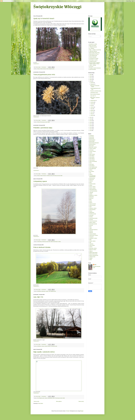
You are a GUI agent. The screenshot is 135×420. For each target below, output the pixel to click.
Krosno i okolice (92, 186)
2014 (91, 128)
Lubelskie (91, 192)
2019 (91, 120)
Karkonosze (91, 179)
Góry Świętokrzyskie (52, 291)
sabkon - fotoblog (92, 65)
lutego (91, 113)
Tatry (90, 242)
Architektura (39, 291)
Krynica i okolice (92, 188)
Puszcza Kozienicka (93, 221)
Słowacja (91, 231)
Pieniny (90, 211)
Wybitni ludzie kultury (93, 252)
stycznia (92, 115)
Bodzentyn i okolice (45, 291)
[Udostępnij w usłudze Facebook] (52, 67)
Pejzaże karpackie (92, 57)
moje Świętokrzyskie (93, 55)
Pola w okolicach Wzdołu (41, 247)
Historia (38, 68)
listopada (92, 84)
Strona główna (59, 401)
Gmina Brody (39, 241)
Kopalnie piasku (92, 183)
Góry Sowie (91, 164)
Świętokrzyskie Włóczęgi (57, 7)
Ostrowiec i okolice (92, 208)
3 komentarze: (43, 239)
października (93, 100)
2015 (91, 127)
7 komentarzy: (43, 120)
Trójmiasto (91, 243)
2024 (91, 77)
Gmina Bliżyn (91, 155)
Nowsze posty (36, 401)
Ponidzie (91, 216)
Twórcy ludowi (92, 245)
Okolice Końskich (43, 68)
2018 (91, 122)
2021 (91, 117)
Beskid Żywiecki (92, 144)
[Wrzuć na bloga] (50, 67)
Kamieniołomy (92, 178)
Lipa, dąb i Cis (38, 297)
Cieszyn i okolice (92, 151)
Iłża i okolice (91, 171)
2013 (91, 130)
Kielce (90, 182)
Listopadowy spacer (40, 181)
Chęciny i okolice (92, 148)
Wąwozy (91, 251)
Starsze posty (81, 401)
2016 (91, 125)
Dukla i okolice (92, 154)
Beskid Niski (91, 138)
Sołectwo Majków (92, 233)
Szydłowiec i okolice (93, 238)
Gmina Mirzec (92, 158)
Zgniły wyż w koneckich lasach (43, 18)
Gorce (90, 162)
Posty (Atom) (40, 403)
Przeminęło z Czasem (93, 59)
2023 (91, 79)
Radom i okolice (92, 222)
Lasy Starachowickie (93, 191)
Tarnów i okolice (92, 241)
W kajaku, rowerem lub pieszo (95, 68)
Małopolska (91, 196)
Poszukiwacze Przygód (93, 58)
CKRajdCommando (93, 46)
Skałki (61, 175)
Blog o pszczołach (92, 45)
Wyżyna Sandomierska (93, 255)
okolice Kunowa (92, 205)
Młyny (90, 199)
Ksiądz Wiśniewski (92, 189)
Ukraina (90, 246)
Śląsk (90, 239)
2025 (91, 76)
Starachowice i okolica (57, 241)
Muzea (90, 201)
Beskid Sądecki (92, 139)
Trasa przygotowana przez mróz (44, 74)
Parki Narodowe (92, 209)
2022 (91, 81)
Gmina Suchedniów (93, 161)
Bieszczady (91, 145)
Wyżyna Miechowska (93, 253)
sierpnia (92, 103)
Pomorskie (91, 215)
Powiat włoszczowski (93, 218)
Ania (95, 264)
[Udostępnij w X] (51, 67)
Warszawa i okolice (93, 248)
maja (91, 108)
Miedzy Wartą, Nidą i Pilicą (94, 52)
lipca (91, 105)
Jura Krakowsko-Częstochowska (92, 176)
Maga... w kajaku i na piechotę (95, 49)
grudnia (92, 82)
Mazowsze (91, 198)
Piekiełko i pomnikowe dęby (42, 128)
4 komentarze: (43, 289)
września (92, 102)
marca (91, 112)
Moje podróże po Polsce (94, 54)
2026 (91, 74)
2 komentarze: (43, 67)
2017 (91, 123)
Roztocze (91, 225)
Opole (90, 206)
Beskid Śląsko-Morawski (94, 142)
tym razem (91, 66)
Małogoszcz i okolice (93, 195)
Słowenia (91, 232)
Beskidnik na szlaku (93, 44)
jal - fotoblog (91, 48)
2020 (91, 119)
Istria (90, 172)
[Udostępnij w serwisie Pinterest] (54, 67)
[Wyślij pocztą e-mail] (48, 67)
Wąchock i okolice (92, 249)
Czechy (90, 152)
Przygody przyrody (92, 61)
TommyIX (68, 410)
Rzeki (48, 68)
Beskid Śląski (91, 141)
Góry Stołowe (91, 165)
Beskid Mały (91, 137)
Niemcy (90, 202)
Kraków (90, 185)
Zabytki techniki (51, 68)
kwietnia (92, 110)
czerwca (92, 107)
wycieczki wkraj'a (92, 69)
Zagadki (90, 258)
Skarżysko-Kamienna (93, 229)
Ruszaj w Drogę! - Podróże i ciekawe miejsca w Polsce (94, 63)
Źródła (90, 259)
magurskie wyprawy (93, 51)
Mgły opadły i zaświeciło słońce (44, 352)
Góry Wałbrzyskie (92, 168)
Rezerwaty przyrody (56, 175)
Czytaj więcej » (36, 63)
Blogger (81, 410)
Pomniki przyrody (49, 175)
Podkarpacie (91, 212)
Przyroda (91, 219)
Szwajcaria (91, 236)
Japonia (90, 174)
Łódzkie (90, 193)
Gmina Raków (92, 160)
